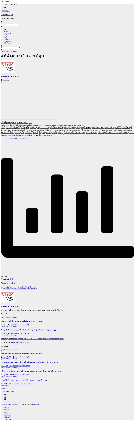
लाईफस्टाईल (7, 33)
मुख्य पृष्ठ (6, 31)
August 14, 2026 (7, 366)
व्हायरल (6, 34)
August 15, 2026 (7, 357)
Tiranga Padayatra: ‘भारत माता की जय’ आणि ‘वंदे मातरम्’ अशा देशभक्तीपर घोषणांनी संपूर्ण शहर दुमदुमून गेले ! (30, 330)
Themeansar (35, 404)
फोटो (5, 38)
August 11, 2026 (7, 375)
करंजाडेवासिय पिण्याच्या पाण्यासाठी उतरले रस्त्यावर (17, 138)
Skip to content (5, 1)
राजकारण (6, 36)
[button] (1, 23)
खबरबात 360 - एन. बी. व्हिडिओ (10, 76)
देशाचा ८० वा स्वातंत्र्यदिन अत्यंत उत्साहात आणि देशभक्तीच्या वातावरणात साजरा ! (22, 321)
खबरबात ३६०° (7, 14)
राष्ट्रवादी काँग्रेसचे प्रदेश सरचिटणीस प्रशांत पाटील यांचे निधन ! (19, 289)
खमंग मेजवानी (7, 39)
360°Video (7, 43)
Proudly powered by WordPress (10, 404)
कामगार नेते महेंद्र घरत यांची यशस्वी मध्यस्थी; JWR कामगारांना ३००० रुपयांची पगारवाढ (24, 380)
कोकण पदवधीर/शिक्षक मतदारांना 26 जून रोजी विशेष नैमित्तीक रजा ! (18, 287)
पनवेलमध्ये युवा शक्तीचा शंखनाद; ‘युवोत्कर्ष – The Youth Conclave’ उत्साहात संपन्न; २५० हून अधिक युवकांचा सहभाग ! (32, 339)
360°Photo (7, 41)
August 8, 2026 (7, 383)
